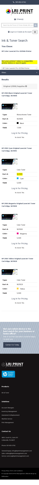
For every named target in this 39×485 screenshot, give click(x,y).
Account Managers (8, 408)
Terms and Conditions (16, 471)
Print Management (8, 422)
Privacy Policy (5, 471)
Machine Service (7, 419)
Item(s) (20, 19)
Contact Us (6, 431)
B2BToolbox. (5, 476)
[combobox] (19, 68)
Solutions (5, 401)
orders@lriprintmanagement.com (16, 453)
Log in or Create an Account (21, 32)
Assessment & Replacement (11, 415)
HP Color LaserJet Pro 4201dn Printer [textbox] (16, 68)
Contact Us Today (12, 344)
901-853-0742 (20, 2)
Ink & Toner (5, 393)
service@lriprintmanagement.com (18, 456)
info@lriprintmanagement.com (22, 451)
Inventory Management (9, 411)
